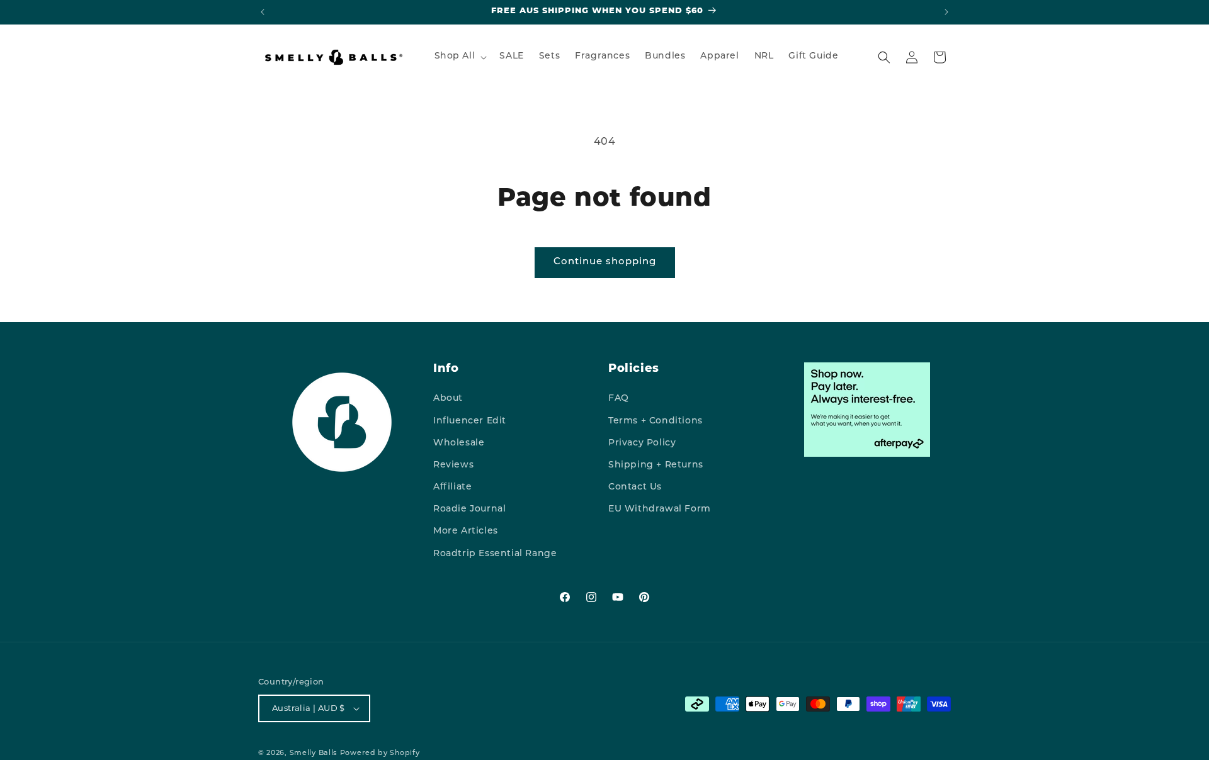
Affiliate (452, 487)
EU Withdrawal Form (659, 509)
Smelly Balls (314, 753)
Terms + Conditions (655, 421)
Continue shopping (604, 262)
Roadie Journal (469, 509)
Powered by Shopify (380, 753)
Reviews (453, 465)
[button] (459, 56)
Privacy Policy (642, 443)
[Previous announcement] (262, 12)
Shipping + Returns (655, 465)
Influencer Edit (469, 421)
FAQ (618, 398)
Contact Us (635, 487)
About (448, 398)
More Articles (465, 531)
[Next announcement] (946, 12)
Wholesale (458, 443)
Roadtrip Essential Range (495, 554)
